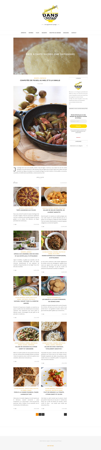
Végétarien (43, 78)
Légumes (56, 208)
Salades (25, 344)
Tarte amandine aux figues (26, 210)
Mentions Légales (46, 441)
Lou (16, 182)
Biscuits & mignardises (53, 297)
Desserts (44, 32)
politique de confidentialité (76, 131)
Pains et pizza (29, 388)
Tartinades (25, 299)
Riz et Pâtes (56, 253)
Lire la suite (40, 177)
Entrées (31, 32)
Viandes (29, 390)
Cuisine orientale (20, 297)
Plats (37, 32)
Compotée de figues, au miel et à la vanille (40, 80)
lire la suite (50, 60)
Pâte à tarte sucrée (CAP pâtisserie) (50, 54)
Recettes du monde (55, 32)
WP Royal (59, 441)
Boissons (66, 32)
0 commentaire (63, 182)
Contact (73, 32)
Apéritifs (23, 32)
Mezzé (27, 297)
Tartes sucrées (53, 51)
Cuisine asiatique (47, 252)
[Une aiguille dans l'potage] (50, 14)
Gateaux (29, 252)
